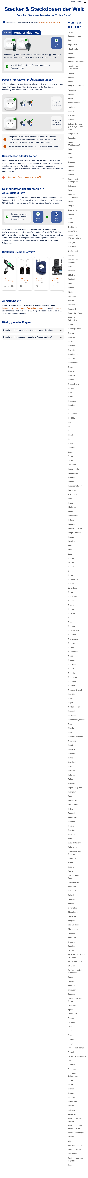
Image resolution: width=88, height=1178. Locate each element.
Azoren (71, 111)
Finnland (71, 305)
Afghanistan (72, 45)
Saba (70, 839)
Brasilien (71, 190)
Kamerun (71, 477)
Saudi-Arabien (73, 882)
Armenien (72, 94)
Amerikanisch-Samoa (76, 62)
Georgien (71, 337)
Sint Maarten (73, 929)
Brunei (70, 201)
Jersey (70, 460)
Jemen (70, 456)
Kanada (71, 482)
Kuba (70, 545)
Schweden (72, 891)
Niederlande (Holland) (76, 720)
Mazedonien (73, 652)
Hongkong (72, 405)
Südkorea (72, 986)
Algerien (71, 57)
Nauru (70, 698)
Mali (69, 618)
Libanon (71, 567)
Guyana (71, 388)
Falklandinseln (73, 296)
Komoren (71, 524)
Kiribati (71, 511)
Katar (70, 499)
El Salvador (72, 275)
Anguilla (71, 81)
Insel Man (72, 418)
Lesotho (71, 558)
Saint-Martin (72, 847)
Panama (71, 783)
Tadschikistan (73, 1014)
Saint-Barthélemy (74, 843)
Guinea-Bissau (74, 384)
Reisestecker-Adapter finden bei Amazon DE (25, 177)
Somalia (71, 942)
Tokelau (71, 1039)
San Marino (72, 871)
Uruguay (71, 1097)
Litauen (71, 584)
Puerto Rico (72, 817)
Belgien (71, 149)
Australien (72, 107)
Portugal (71, 813)
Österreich (72, 754)
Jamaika (71, 448)
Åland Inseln (73, 49)
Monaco (71, 669)
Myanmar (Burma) (75, 690)
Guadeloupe (73, 363)
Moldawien (72, 664)
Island (70, 435)
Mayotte (71, 647)
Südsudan (72, 990)
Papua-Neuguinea (75, 788)
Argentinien (72, 90)
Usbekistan (72, 1102)
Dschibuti (71, 266)
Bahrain (71, 120)
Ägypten (71, 32)
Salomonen (72, 858)
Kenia (70, 503)
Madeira (71, 601)
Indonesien (72, 414)
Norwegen (72, 749)
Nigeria (71, 728)
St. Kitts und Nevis (75, 962)
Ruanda (71, 826)
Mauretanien (73, 639)
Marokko (71, 626)
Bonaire (71, 175)
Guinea (71, 380)
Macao (70, 592)
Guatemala (72, 371)
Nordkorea (72, 741)
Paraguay (72, 792)
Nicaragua (72, 715)
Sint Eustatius (73, 925)
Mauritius (71, 643)
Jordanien (72, 465)
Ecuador (71, 271)
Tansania (71, 1022)
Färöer (70, 292)
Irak (69, 422)
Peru (70, 796)
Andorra (71, 73)
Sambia (71, 863)
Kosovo (71, 537)
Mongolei (71, 673)
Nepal (70, 703)
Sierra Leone (73, 912)
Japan (70, 452)
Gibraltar (71, 346)
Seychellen (72, 908)
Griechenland (73, 354)
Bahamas (71, 115)
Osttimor (71, 766)
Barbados (72, 138)
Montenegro (72, 677)
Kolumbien (72, 520)
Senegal (71, 899)
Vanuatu (71, 1106)
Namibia (71, 694)
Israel (70, 439)
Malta (70, 622)
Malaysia (71, 609)
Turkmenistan (73, 1069)
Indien (70, 409)
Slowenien (72, 938)
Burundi (71, 214)
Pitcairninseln (73, 805)
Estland (71, 288)
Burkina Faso (73, 210)
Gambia (71, 333)
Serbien (71, 904)
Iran (69, 426)
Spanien (71, 946)
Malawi (71, 605)
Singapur (71, 921)
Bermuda (71, 162)
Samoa (71, 867)
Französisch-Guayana (76, 313)
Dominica (71, 255)
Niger (70, 724)
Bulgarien (72, 206)
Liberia (70, 571)
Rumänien (72, 830)
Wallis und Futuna (75, 1145)
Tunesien (71, 1065)
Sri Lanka (71, 950)
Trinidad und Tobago (76, 1048)
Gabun (70, 324)
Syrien (70, 1010)
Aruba (70, 98)
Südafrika (71, 981)
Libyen (70, 575)
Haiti (70, 392)
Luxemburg (72, 588)
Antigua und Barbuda (76, 86)
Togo (70, 1035)
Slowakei (71, 933)
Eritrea (70, 283)
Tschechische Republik (77, 1056)
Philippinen (72, 800)
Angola (71, 77)
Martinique (72, 635)
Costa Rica (72, 231)
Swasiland (72, 1005)
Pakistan (71, 771)
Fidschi (71, 300)
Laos (70, 554)
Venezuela (72, 1114)
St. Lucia (71, 966)
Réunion (71, 822)
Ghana (70, 341)
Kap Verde (72, 490)
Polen (70, 809)
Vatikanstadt (72, 1110)
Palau (70, 779)
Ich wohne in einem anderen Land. (49, 22)
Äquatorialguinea (74, 36)
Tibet (70, 1031)
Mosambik (72, 686)
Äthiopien (71, 40)
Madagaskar (73, 596)
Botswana (72, 186)
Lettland (71, 562)
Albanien (71, 53)
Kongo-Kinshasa (74, 533)
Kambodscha (73, 473)
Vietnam (71, 1137)
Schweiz (71, 895)
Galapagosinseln (74, 329)
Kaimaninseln (73, 469)
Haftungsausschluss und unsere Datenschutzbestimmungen (25, 308)
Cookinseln (72, 227)
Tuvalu (70, 1080)
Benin (70, 158)
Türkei (70, 1061)
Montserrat (72, 681)
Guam (70, 367)
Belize (70, 153)
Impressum (56, 308)
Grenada (71, 350)
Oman (70, 758)
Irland (70, 431)
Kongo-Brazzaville (75, 528)
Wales (70, 1141)
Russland (71, 834)
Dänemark (72, 247)
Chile (70, 218)
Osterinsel (72, 762)
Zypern (71, 1165)
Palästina (71, 775)
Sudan (70, 977)
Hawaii (71, 397)
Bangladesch (73, 134)
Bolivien (71, 170)
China (70, 223)
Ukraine (71, 1089)
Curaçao (71, 242)
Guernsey (72, 375)
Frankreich (72, 309)
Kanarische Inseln (75, 486)
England (71, 279)
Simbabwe (72, 916)
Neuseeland (72, 711)
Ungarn (71, 1093)
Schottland (72, 887)
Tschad (71, 1052)
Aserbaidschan (74, 103)
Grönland (71, 358)
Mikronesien (72, 660)
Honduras (72, 401)
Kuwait (70, 550)
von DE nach (7, 32)
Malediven (72, 613)
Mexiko (71, 656)
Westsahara (72, 1154)
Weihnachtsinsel (74, 1150)
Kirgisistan (72, 507)
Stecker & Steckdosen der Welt (44, 9)
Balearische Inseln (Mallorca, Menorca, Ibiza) (75, 126)
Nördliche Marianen (75, 737)
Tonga (70, 1043)
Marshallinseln (73, 630)
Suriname (72, 994)
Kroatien (71, 541)
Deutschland (73, 251)
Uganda (71, 1084)
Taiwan (71, 1018)
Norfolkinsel (72, 745)
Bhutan (71, 166)
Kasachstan (72, 494)
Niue (70, 732)
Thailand (71, 1027)
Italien (70, 443)
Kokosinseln (73, 516)
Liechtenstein (73, 579)
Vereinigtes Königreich (76, 1133)
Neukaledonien (74, 707)
